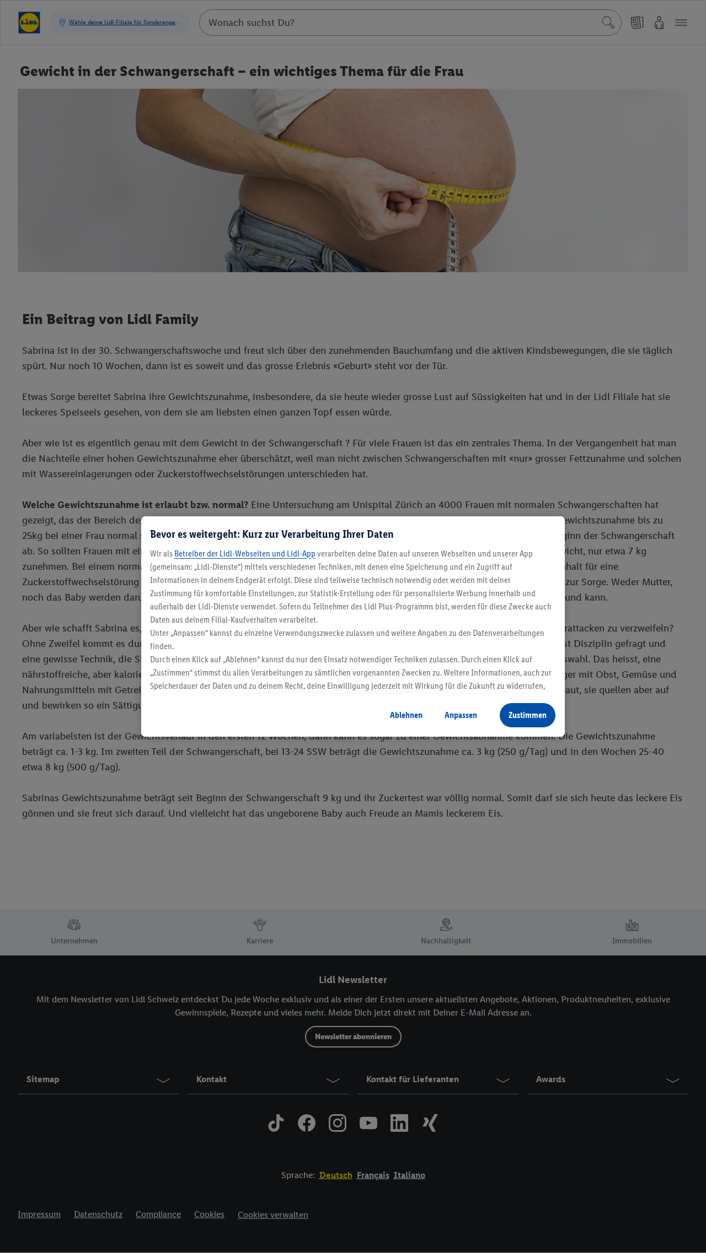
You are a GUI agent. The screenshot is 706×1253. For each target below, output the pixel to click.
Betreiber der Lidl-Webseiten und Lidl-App (244, 553)
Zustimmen (528, 715)
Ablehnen (406, 715)
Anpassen (461, 715)
